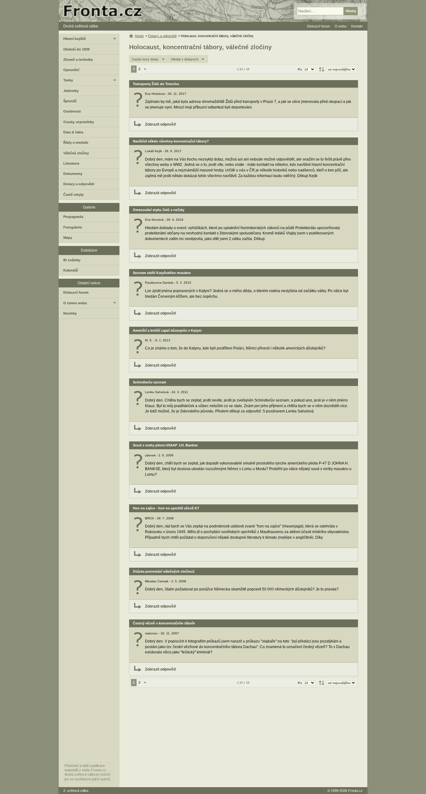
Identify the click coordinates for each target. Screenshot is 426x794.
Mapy (67, 237)
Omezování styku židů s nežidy (158, 210)
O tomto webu (75, 303)
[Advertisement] (243, 737)
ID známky (71, 260)
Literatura (71, 163)
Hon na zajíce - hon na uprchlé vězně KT (166, 508)
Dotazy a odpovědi (162, 36)
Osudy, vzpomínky (78, 122)
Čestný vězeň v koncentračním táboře (164, 623)
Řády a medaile (75, 142)
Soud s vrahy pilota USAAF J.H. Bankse (165, 445)
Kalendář (70, 270)
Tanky (68, 80)
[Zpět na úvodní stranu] (105, 11)
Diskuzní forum (76, 292)
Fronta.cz (355, 790)
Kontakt (357, 26)
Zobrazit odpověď (160, 124)
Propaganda (73, 217)
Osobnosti (72, 111)
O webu (340, 26)
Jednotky (71, 91)
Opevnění (71, 70)
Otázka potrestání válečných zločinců (164, 571)
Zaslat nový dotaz (145, 59)
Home (139, 36)
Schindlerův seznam (149, 382)
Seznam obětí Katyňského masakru (162, 273)
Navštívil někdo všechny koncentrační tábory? (171, 141)
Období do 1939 (76, 49)
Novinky (70, 313)
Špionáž (70, 101)
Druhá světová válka (80, 26)
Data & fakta (73, 132)
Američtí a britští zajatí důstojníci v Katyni (167, 330)
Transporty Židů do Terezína (156, 84)
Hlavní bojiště (74, 39)
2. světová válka (75, 790)
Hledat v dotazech (184, 59)
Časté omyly (73, 194)
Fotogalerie (72, 227)
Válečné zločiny (76, 153)
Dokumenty (72, 174)
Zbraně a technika (78, 59)
